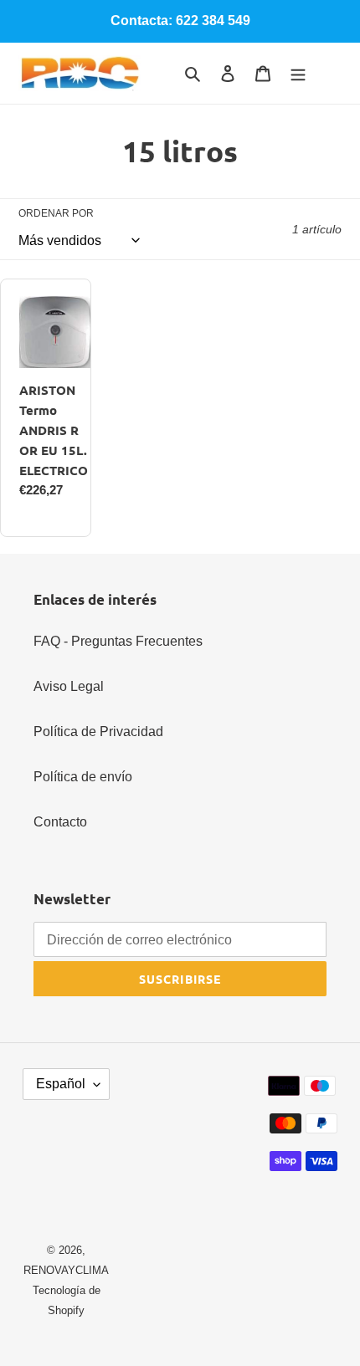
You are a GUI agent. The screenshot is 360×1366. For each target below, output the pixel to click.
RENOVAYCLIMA (66, 1270)
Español (60, 1084)
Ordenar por (56, 213)
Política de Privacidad (98, 731)
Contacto (60, 822)
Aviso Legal (68, 686)
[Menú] (298, 73)
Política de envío (82, 777)
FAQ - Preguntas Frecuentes (118, 641)
